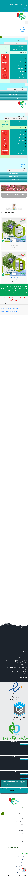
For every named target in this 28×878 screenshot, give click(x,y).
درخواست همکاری (13, 94)
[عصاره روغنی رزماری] (14, 264)
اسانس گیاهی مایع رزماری (14, 243)
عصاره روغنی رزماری (14, 277)
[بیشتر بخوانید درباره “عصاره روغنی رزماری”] (15, 274)
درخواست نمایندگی (13, 91)
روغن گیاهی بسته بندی (14, 279)
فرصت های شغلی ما (13, 98)
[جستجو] (1, 37)
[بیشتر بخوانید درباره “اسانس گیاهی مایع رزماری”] (15, 240)
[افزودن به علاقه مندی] (13, 240)
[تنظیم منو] (26, 22)
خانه (17, 212)
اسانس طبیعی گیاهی (14, 245)
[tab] (18, 46)
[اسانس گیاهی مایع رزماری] (14, 230)
